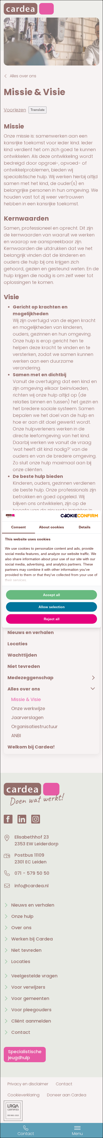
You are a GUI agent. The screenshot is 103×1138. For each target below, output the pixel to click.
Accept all (51, 595)
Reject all (52, 619)
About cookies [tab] (51, 527)
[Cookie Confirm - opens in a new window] (79, 516)
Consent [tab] (18, 527)
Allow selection (51, 607)
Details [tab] (84, 527)
